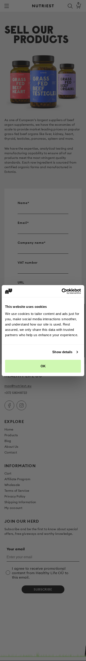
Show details (62, 352)
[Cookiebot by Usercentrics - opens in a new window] (62, 291)
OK (43, 366)
